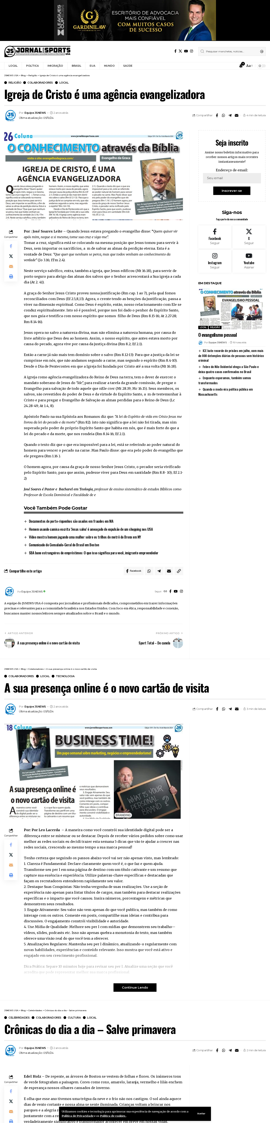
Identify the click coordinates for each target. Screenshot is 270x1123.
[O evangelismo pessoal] (232, 309)
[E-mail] (236, 115)
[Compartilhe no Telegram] (230, 115)
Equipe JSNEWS (35, 112)
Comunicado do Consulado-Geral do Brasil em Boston (64, 544)
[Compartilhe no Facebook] (217, 115)
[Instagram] (191, 51)
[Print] (11, 276)
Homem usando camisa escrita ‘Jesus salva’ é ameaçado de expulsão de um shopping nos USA (91, 529)
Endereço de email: (232, 170)
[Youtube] (249, 261)
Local (64, 82)
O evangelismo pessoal (217, 334)
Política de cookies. (113, 1116)
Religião (14, 82)
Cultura (74, 1017)
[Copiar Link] (178, 571)
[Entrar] (233, 66)
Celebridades (19, 1017)
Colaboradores (40, 82)
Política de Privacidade (77, 1116)
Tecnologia (65, 676)
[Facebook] (175, 51)
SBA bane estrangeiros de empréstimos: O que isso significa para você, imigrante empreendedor (93, 552)
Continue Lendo (135, 987)
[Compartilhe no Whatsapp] (223, 115)
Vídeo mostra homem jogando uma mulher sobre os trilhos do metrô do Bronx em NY (85, 537)
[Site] (165, 592)
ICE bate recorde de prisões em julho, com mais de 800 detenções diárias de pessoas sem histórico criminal (231, 355)
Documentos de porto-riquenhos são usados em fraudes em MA (71, 521)
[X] (180, 51)
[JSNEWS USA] (37, 51)
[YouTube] (186, 51)
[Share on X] (11, 256)
